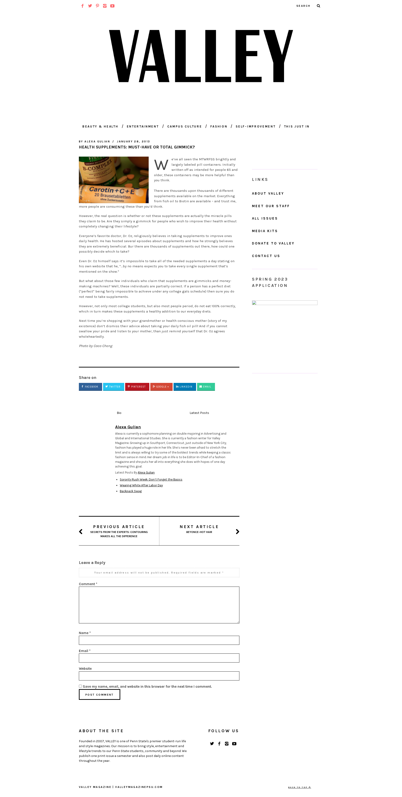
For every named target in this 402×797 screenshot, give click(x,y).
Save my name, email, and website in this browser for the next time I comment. (147, 686)
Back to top (298, 787)
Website (85, 668)
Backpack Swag (131, 491)
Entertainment (143, 126)
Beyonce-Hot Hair (199, 529)
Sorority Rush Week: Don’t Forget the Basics (151, 479)
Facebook (91, 386)
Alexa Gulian (146, 472)
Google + (162, 386)
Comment (88, 584)
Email (206, 386)
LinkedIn (185, 386)
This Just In (297, 126)
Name (85, 633)
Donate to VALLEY (273, 243)
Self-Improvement (255, 126)
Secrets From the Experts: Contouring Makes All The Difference (119, 531)
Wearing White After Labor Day (141, 485)
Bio (119, 413)
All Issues (265, 218)
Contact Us (266, 256)
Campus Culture (184, 126)
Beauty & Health (100, 126)
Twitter (114, 386)
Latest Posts (199, 413)
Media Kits (265, 231)
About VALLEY (268, 193)
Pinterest (138, 386)
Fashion (218, 126)
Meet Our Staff (271, 206)
